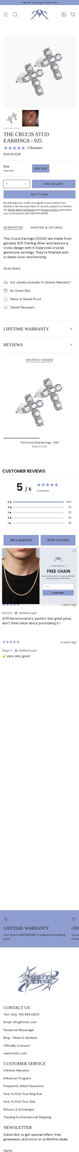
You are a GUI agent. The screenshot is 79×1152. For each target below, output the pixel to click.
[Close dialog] (74, 550)
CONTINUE (58, 592)
